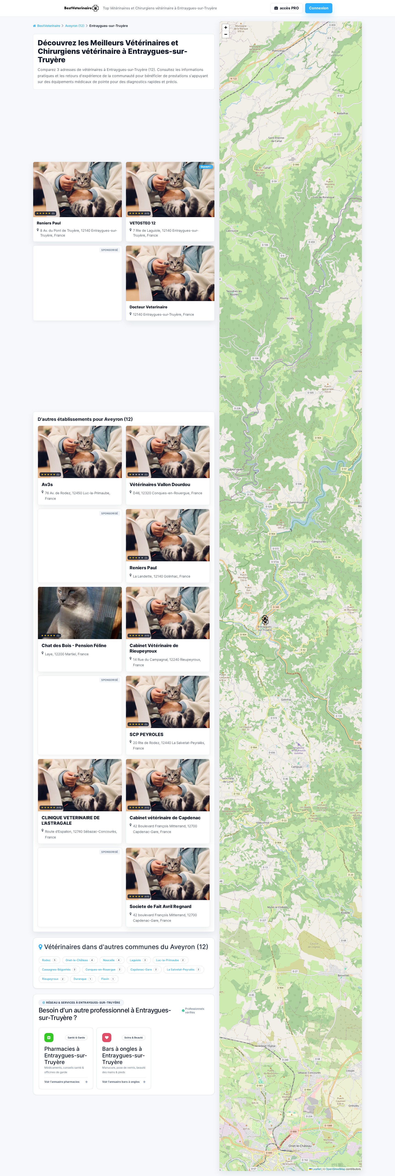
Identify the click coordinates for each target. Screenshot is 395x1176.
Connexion (318, 8)
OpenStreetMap (335, 1169)
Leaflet (316, 1169)
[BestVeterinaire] (81, 8)
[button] (265, 622)
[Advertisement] (124, 125)
